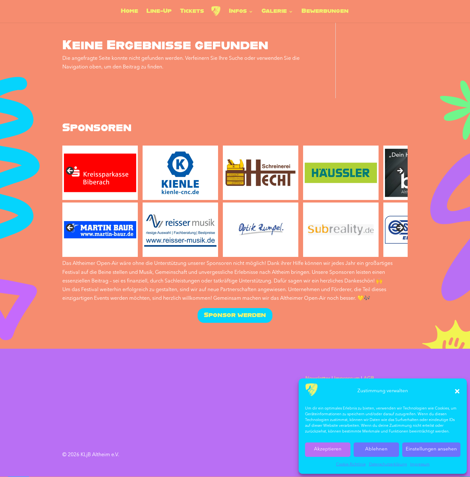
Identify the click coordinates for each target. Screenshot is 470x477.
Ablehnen (376, 449)
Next (399, 171)
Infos (238, 11)
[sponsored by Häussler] (341, 173)
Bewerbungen (325, 11)
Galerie (274, 11)
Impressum (420, 464)
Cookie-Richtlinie (351, 464)
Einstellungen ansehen (431, 449)
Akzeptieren (327, 449)
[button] (457, 391)
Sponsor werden (235, 315)
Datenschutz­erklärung (388, 464)
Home (129, 11)
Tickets (192, 11)
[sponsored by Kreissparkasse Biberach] (100, 173)
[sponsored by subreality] (341, 230)
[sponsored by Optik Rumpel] (260, 230)
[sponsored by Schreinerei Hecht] (260, 173)
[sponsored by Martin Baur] (100, 230)
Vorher (70, 228)
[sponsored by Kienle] (180, 173)
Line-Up (159, 11)
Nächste (399, 228)
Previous (70, 171)
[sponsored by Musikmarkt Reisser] (180, 230)
